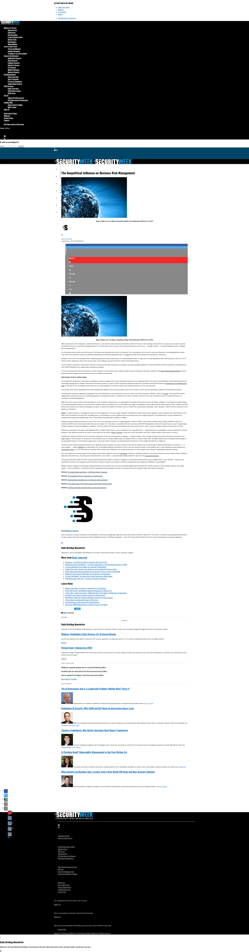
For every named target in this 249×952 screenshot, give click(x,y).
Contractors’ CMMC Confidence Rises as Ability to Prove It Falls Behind (86, 605)
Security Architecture (11, 56)
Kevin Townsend (66, 239)
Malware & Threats (10, 28)
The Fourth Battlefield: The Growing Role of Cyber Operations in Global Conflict (88, 576)
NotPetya (123, 453)
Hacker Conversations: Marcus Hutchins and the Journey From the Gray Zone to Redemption (92, 571)
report (166, 393)
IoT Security (12, 67)
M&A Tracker (12, 107)
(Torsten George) (161, 786)
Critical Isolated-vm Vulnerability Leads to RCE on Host (81, 600)
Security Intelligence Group (66, 872)
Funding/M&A (8, 102)
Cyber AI (6, 109)
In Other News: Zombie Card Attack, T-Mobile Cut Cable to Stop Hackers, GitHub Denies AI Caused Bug (95, 593)
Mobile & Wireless (13, 70)
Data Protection (13, 79)
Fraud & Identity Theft (15, 37)
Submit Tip (57, 904)
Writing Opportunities (64, 887)
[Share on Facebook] (126, 245)
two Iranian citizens (67, 449)
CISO (127, 354)
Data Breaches (13, 35)
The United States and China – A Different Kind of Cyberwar (87, 472)
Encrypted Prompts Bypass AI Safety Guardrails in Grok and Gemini (85, 595)
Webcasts (61, 10)
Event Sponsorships (63, 885)
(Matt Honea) (76, 747)
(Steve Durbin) (148, 703)
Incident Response (14, 51)
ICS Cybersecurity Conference (66, 18)
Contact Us (57, 917)
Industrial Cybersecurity (16, 98)
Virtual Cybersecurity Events (66, 847)
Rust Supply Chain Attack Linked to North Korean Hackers (82, 602)
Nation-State (12, 39)
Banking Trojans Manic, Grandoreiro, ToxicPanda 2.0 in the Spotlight (85, 588)
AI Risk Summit (62, 854)
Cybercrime (11, 32)
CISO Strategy (8, 86)
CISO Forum (11, 93)
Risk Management (10, 74)
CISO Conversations (14, 91)
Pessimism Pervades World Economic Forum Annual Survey (87, 487)
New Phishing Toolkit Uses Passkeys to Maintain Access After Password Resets (89, 598)
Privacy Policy (62, 892)
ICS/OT (6, 95)
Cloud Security (12, 60)
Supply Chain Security (15, 84)
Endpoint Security (14, 63)
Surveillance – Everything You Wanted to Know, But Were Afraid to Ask (86, 562)
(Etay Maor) (76, 725)
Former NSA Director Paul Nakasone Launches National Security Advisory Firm (88, 591)
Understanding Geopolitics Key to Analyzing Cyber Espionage (87, 480)
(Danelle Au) (182, 767)
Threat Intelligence (14, 49)
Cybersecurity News (64, 7)
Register (64, 643)
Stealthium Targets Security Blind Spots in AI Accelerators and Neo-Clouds (87, 574)
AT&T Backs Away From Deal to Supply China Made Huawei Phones (90, 484)
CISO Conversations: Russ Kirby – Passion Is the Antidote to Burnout (85, 578)
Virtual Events (62, 12)
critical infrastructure (152, 456)
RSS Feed (60, 869)
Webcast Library (63, 849)
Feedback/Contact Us (64, 890)
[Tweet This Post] (126, 247)
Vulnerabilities (12, 44)
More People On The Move (69, 679)
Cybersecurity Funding (15, 105)
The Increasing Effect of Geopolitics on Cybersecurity (85, 476)
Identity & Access (14, 65)
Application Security (14, 58)
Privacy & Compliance (15, 81)
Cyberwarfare (12, 30)
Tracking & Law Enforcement (17, 53)
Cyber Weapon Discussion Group (67, 867)
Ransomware (12, 42)
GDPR (63, 413)
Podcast (60, 14)
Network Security (13, 72)
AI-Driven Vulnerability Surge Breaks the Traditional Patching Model (85, 567)
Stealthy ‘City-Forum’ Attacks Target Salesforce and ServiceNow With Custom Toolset (91, 569)
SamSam (80, 447)
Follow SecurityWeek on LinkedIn (67, 874)
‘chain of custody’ (116, 432)
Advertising (61, 883)
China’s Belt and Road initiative (170, 371)
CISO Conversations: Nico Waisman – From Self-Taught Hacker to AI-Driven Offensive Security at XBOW (96, 564)
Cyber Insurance (13, 77)
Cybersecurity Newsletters (66, 858)
